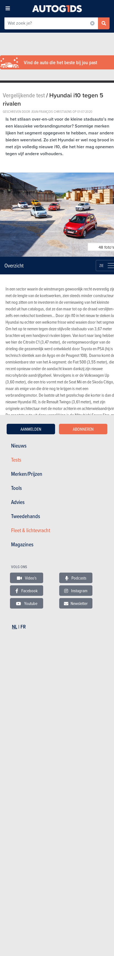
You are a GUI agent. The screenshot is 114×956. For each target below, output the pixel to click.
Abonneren (83, 429)
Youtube (30, 603)
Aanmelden (30, 429)
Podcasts (78, 578)
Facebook (29, 591)
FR (23, 626)
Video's (30, 578)
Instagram (78, 591)
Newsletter (79, 603)
